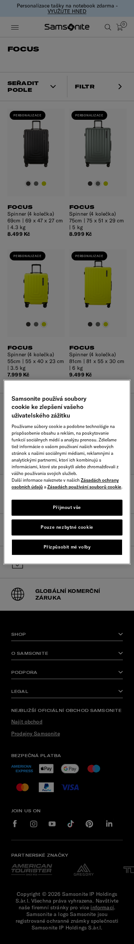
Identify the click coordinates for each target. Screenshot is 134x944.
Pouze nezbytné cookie (67, 527)
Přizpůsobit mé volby (67, 547)
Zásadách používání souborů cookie (84, 487)
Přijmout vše (67, 507)
